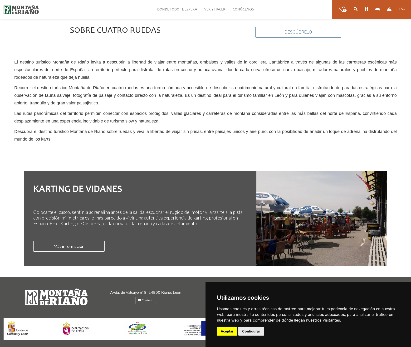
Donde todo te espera (177, 9)
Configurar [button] (251, 331)
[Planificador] (355, 9)
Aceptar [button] (227, 331)
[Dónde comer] (366, 9)
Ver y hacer (214, 9)
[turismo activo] (389, 9)
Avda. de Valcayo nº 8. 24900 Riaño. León (145, 292)
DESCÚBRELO (298, 32)
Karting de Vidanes (77, 190)
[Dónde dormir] (377, 9)
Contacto (147, 300)
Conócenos (243, 9)
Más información (68, 246)
